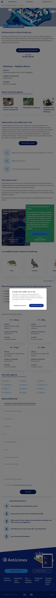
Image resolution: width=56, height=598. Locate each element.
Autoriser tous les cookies (36, 305)
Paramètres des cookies (20, 305)
